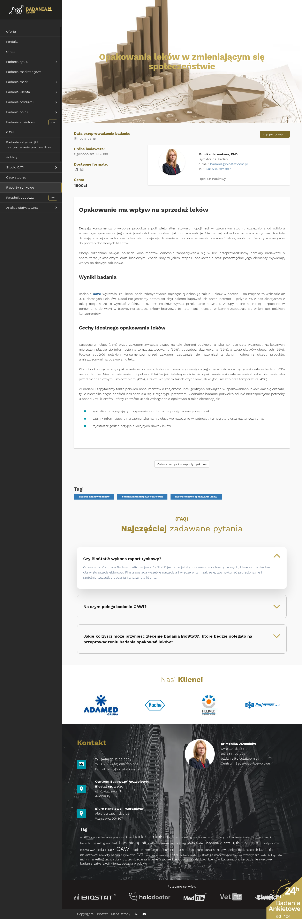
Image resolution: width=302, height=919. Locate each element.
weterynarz (251, 855)
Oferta (11, 31)
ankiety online (248, 842)
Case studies (16, 177)
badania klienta (219, 843)
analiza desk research (119, 859)
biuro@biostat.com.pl (123, 769)
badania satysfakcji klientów (201, 859)
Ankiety (11, 157)
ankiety (105, 855)
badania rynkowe (123, 855)
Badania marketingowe (23, 72)
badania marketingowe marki (99, 843)
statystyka (193, 850)
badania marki (103, 849)
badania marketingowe (153, 859)
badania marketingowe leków (187, 837)
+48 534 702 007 (218, 169)
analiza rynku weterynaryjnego (167, 843)
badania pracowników (117, 837)
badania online (233, 859)
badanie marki (174, 850)
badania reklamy (190, 855)
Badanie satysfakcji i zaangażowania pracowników (28, 144)
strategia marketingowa (218, 855)
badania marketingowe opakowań (142, 496)
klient (176, 859)
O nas (10, 52)
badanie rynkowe (259, 859)
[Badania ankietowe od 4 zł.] (284, 898)
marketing (96, 859)
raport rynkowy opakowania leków (196, 496)
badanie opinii (133, 843)
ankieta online (90, 837)
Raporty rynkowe (20, 187)
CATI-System (197, 843)
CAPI (175, 855)
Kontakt (12, 42)
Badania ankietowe (21, 122)
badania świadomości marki (250, 837)
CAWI (10, 132)
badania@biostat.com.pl (229, 164)
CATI (141, 854)
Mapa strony (121, 914)
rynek (239, 855)
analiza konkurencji (159, 855)
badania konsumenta (148, 850)
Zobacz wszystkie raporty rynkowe (182, 464)
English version (282, 8)
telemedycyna (218, 837)
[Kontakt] (136, 914)
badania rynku (150, 837)
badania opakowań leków (94, 496)
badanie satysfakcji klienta (101, 863)
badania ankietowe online (219, 850)
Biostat (102, 914)
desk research (248, 850)
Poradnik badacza (20, 197)
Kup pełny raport (275, 134)
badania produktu (134, 863)
